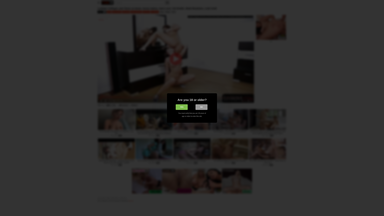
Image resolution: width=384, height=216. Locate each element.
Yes (181, 107)
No (201, 107)
